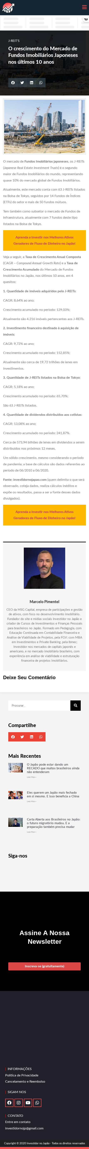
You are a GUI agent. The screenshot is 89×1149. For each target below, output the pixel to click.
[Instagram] (18, 1103)
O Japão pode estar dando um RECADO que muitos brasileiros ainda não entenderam (53, 768)
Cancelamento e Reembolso (25, 1081)
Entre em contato (17, 1122)
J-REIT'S (13, 40)
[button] (13, 82)
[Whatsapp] (37, 1103)
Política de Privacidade (21, 1075)
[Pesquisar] (75, 705)
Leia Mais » (31, 777)
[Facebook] (9, 1103)
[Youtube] (28, 1103)
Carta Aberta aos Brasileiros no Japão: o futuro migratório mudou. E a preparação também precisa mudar (53, 823)
